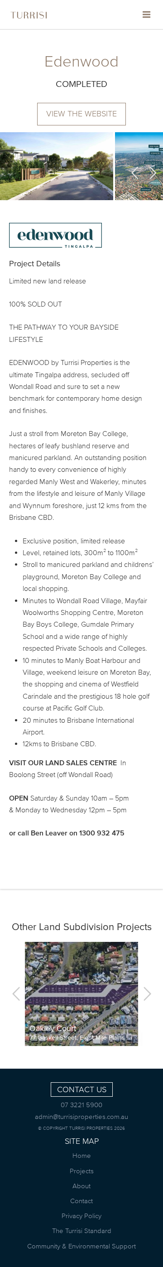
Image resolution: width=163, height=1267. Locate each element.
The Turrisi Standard (81, 1230)
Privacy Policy (81, 1215)
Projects (82, 1171)
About (81, 1186)
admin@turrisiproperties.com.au (81, 1116)
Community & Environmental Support (81, 1246)
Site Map (82, 1141)
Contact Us (81, 1089)
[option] (56, 166)
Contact (81, 1201)
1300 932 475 (102, 833)
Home (81, 1155)
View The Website (81, 113)
